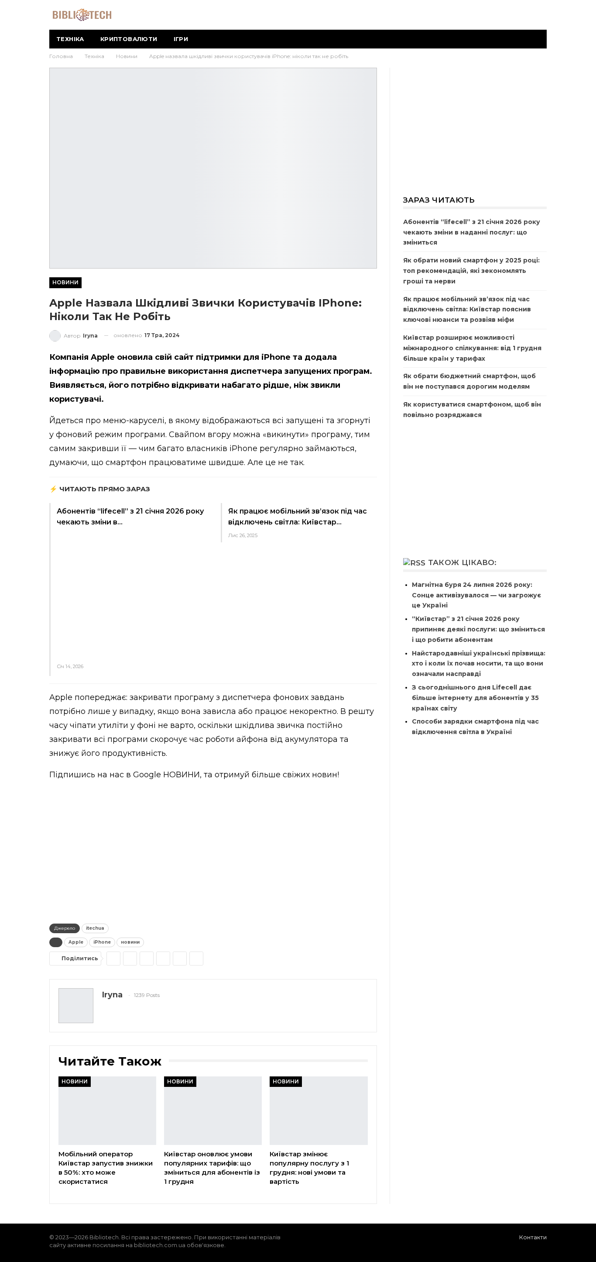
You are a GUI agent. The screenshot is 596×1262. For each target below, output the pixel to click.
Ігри (181, 38)
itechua (95, 928)
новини (130, 942)
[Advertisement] (131, 593)
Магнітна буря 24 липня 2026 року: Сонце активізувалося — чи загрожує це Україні (476, 595)
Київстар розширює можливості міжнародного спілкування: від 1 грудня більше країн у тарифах (472, 348)
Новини (65, 282)
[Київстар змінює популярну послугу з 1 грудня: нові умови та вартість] (318, 1110)
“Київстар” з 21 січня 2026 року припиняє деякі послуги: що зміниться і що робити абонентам (478, 629)
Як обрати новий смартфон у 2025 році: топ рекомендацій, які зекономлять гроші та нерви (471, 270)
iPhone (102, 942)
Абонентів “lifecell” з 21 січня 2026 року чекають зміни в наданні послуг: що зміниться (471, 232)
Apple (76, 942)
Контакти (533, 1237)
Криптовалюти (129, 38)
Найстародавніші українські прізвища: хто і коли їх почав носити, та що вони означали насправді (478, 663)
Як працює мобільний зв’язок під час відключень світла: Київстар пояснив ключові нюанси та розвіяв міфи (467, 309)
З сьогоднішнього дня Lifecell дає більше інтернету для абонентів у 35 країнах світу (475, 697)
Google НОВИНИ (166, 774)
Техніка (70, 38)
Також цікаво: (462, 562)
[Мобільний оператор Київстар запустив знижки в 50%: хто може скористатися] (107, 1110)
